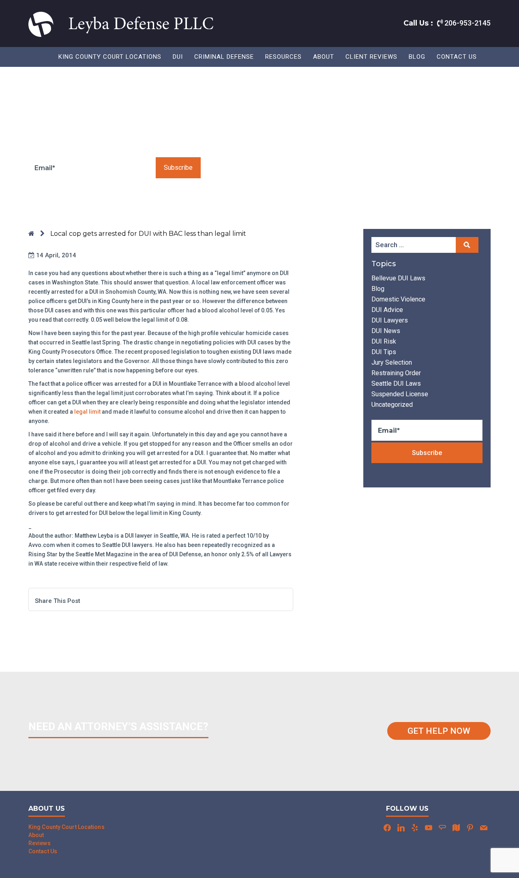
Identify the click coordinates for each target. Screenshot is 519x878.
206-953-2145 (467, 23)
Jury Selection (391, 362)
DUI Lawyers (389, 320)
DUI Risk (383, 341)
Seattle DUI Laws (396, 383)
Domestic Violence (398, 299)
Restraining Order (396, 373)
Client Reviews (371, 56)
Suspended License (399, 394)
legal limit (87, 411)
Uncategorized (392, 404)
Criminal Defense (224, 56)
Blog (417, 56)
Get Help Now (438, 731)
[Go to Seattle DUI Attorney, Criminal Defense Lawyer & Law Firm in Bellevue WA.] (31, 233)
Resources (283, 56)
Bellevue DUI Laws (398, 278)
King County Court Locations (109, 56)
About (323, 56)
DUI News (385, 331)
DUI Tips (383, 352)
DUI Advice (387, 310)
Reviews (39, 843)
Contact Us (457, 56)
